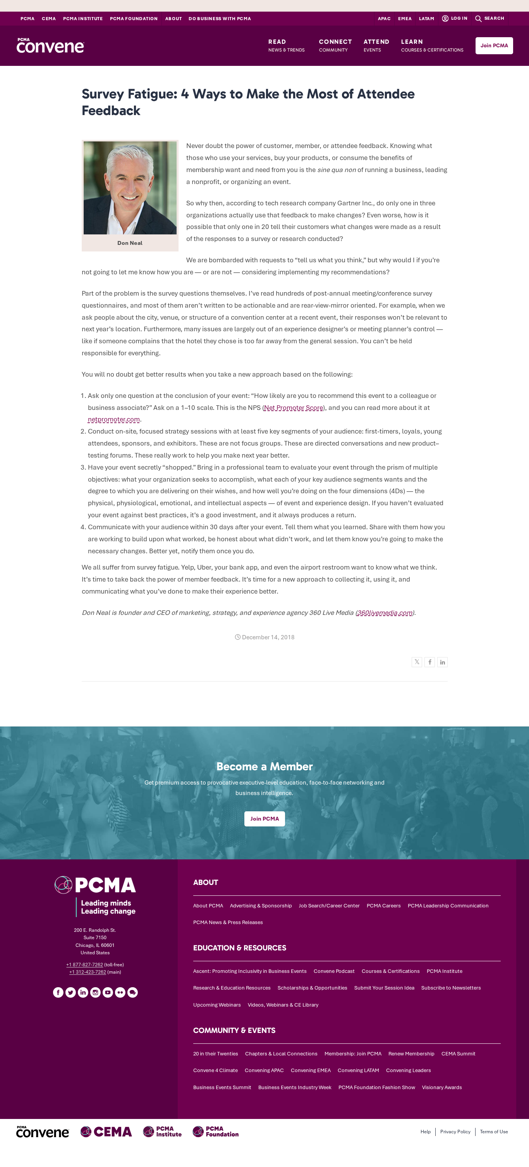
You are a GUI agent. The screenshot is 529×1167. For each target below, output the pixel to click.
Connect (335, 45)
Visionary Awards (442, 1087)
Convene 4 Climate (215, 1070)
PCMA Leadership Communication (448, 905)
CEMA (49, 18)
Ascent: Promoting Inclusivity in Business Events (250, 971)
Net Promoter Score (293, 407)
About (173, 18)
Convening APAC (264, 1070)
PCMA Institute (83, 18)
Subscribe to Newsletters (451, 988)
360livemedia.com (384, 612)
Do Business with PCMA (220, 18)
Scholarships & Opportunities (312, 988)
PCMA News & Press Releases (228, 922)
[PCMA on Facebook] (58, 992)
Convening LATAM (358, 1070)
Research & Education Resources (232, 988)
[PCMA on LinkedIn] (82, 992)
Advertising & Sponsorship (261, 905)
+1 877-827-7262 (84, 965)
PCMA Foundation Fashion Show (376, 1087)
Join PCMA (494, 45)
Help (426, 1132)
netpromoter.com (114, 419)
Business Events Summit (222, 1087)
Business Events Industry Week (294, 1087)
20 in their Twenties (215, 1053)
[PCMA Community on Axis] (132, 992)
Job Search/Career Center (329, 905)
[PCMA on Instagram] (95, 992)
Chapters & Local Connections (281, 1053)
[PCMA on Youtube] (107, 992)
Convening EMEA (311, 1070)
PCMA (28, 18)
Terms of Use (494, 1132)
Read (286, 45)
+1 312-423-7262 (87, 972)
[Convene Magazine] (50, 46)
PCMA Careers (384, 905)
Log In (459, 18)
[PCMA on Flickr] (120, 992)
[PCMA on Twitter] (70, 992)
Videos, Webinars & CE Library (283, 1005)
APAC (384, 18)
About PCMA (208, 905)
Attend (377, 45)
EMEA (405, 18)
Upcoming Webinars (217, 1005)
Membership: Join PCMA (353, 1053)
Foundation (134, 18)
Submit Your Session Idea (384, 988)
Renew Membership (411, 1053)
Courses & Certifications (391, 971)
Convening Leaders (408, 1070)
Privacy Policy (455, 1132)
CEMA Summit (458, 1053)
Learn (432, 45)
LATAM (427, 18)
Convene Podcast (334, 971)
